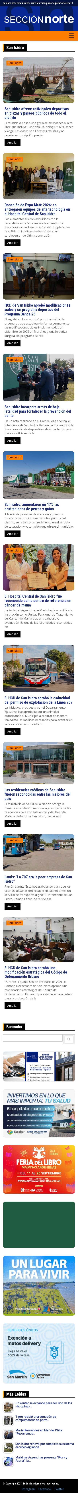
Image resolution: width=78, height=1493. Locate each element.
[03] (39, 1066)
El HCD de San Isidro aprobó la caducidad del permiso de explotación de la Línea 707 (39, 700)
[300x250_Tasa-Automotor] (39, 1353)
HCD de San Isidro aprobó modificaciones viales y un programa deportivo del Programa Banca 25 (37, 309)
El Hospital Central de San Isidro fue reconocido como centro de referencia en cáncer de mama (38, 600)
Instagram (28, 1489)
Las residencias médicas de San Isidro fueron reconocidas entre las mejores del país (38, 794)
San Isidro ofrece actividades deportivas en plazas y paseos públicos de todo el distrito (37, 113)
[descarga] (39, 1285)
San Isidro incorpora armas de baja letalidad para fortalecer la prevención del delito (38, 411)
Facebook (44, 1489)
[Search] (69, 1039)
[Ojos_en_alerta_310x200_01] (39, 1224)
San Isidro (14, 63)
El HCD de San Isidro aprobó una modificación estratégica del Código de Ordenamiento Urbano (36, 972)
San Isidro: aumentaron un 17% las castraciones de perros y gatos (32, 506)
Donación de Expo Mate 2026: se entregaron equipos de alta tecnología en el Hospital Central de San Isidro (37, 209)
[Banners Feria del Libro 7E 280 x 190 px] (39, 1169)
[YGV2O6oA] (39, 1113)
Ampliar (12, 142)
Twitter (59, 1489)
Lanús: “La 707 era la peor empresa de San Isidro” (38, 879)
